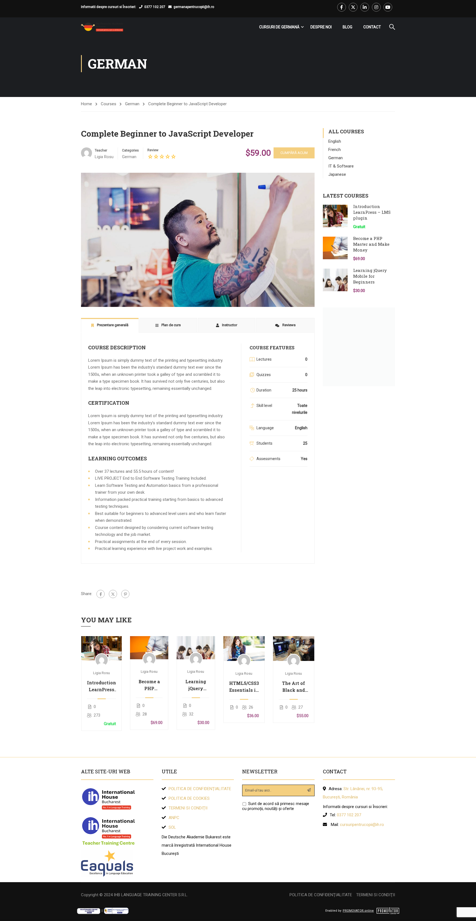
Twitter (353, 7)
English (334, 141)
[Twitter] (113, 594)
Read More (101, 648)
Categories (130, 150)
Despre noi (321, 27)
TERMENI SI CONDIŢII (188, 808)
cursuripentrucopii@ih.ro (362, 824)
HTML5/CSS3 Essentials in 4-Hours (244, 686)
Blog (347, 27)
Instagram (376, 7)
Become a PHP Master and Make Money (149, 685)
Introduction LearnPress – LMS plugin (101, 686)
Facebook (341, 7)
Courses (108, 103)
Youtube (387, 7)
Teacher (101, 150)
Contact (372, 27)
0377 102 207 (154, 7)
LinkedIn (364, 7)
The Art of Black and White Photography (294, 686)
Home (86, 103)
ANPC (174, 817)
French (334, 149)
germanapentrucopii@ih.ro (194, 7)
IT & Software (341, 166)
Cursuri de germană (279, 27)
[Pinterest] (125, 594)
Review (152, 150)
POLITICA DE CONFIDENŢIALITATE (200, 788)
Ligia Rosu (101, 673)
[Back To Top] (464, 911)
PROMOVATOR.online (358, 910)
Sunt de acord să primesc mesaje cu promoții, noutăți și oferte (275, 806)
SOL (172, 827)
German (132, 103)
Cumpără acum (294, 153)
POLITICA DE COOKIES (189, 798)
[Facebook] (100, 594)
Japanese (337, 174)
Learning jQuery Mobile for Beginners (195, 685)
